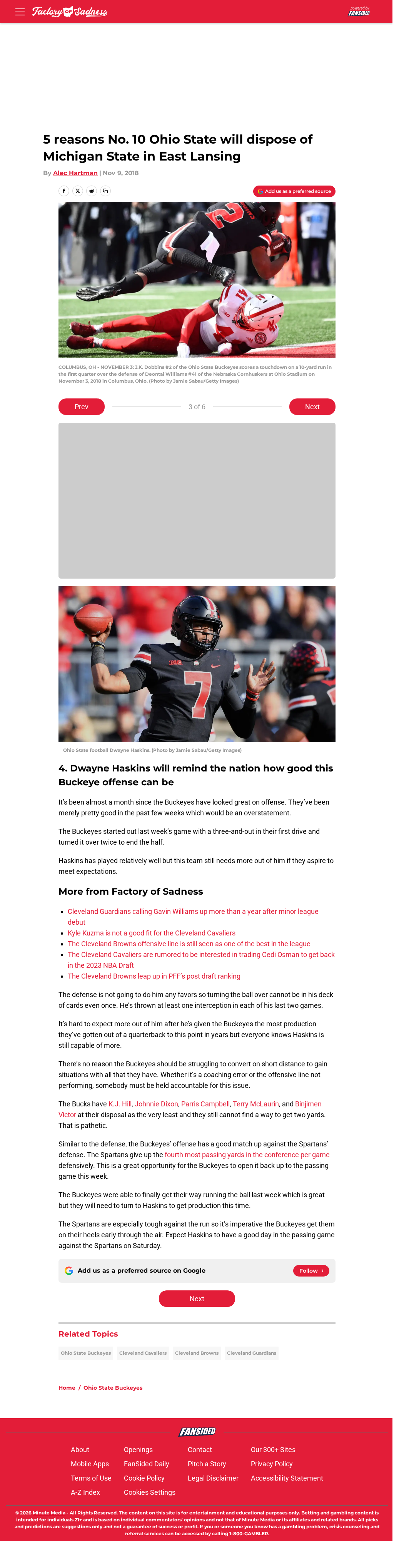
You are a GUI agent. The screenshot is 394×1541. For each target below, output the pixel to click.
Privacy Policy (272, 1464)
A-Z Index (85, 1492)
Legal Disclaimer (213, 1478)
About (80, 1450)
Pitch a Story (207, 1464)
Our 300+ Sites (273, 1450)
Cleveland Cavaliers (143, 1353)
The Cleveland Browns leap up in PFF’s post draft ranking (154, 976)
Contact (200, 1450)
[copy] (105, 191)
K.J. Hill (120, 1104)
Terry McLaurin (256, 1104)
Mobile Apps (90, 1464)
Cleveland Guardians (251, 1353)
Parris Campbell (205, 1104)
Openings (138, 1450)
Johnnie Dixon (156, 1104)
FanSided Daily (146, 1464)
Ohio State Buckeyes (86, 1353)
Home (66, 1387)
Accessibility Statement (287, 1478)
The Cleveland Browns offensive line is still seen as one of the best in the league (189, 944)
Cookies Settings (149, 1492)
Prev (81, 407)
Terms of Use (91, 1478)
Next (312, 407)
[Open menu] (20, 11)
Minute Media (49, 1513)
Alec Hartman (75, 173)
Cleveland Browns (197, 1353)
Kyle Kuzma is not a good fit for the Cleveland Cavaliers (151, 933)
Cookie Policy (144, 1478)
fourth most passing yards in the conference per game (247, 1155)
